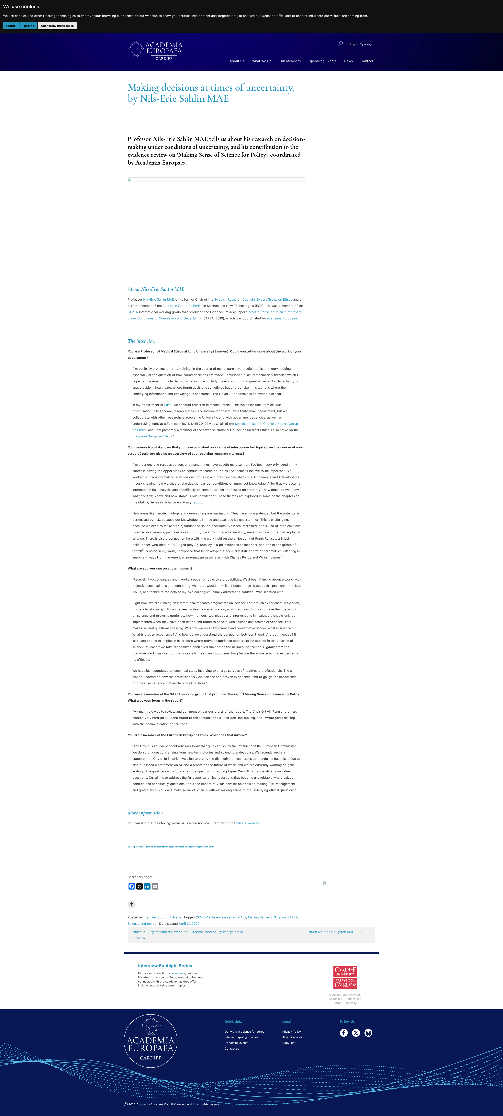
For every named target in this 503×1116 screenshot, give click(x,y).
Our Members (290, 61)
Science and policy (142, 924)
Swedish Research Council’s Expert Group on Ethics (253, 299)
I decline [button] (28, 25)
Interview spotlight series (241, 1037)
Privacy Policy (291, 1031)
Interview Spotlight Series (165, 965)
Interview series (224, 917)
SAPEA (133, 312)
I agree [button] (11, 25)
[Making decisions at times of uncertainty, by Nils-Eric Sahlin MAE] (349, 895)
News (348, 61)
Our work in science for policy (244, 1031)
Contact (367, 61)
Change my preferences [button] (57, 25)
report (197, 502)
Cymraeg (366, 44)
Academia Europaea (282, 318)
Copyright (289, 1042)
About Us (237, 61)
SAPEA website (247, 823)
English (354, 44)
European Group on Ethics (182, 306)
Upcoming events (236, 1042)
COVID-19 (203, 917)
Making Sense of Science (267, 917)
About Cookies (292, 1037)
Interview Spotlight (157, 917)
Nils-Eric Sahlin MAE (158, 299)
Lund (168, 405)
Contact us (232, 1048)
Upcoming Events (322, 61)
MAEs (242, 917)
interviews (178, 973)
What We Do (262, 61)
